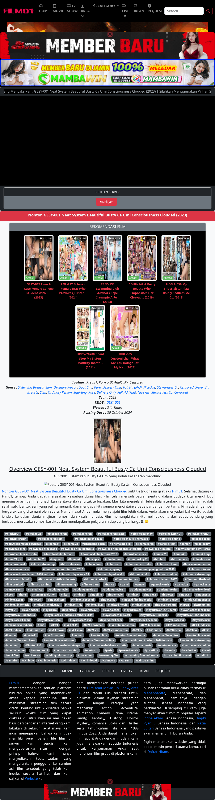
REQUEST (162, 671)
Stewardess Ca (167, 387)
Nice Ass (149, 387)
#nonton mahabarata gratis (66, 645)
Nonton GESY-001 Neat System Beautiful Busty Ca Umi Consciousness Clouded (64, 491)
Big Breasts (35, 387)
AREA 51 (107, 671)
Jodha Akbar (153, 718)
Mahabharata (154, 693)
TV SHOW (87, 671)
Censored (187, 387)
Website (31, 778)
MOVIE (67, 671)
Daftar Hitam (157, 751)
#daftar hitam (167, 544)
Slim (49, 387)
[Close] (110, 34)
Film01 (177, 491)
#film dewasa (201, 559)
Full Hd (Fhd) (132, 387)
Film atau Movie (100, 688)
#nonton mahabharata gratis (108, 645)
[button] (106, 6)
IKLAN (144, 671)
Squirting (85, 387)
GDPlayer (106, 202)
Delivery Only (111, 387)
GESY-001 (113, 402)
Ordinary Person (65, 387)
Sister (22, 387)
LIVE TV (126, 671)
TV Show (122, 688)
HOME (50, 671)
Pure (97, 387)
